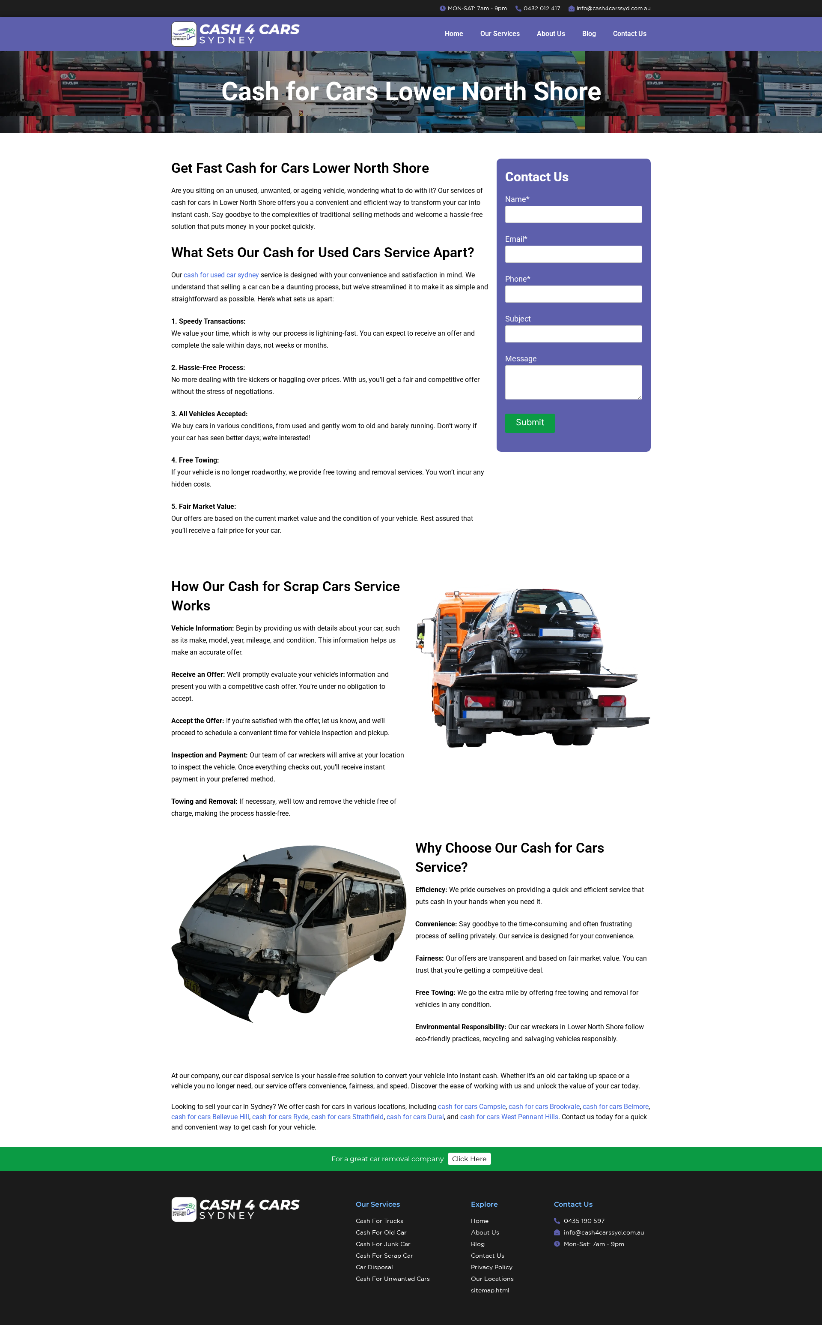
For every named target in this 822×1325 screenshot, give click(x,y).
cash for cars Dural (415, 1117)
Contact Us (629, 34)
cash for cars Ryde (280, 1117)
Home (454, 34)
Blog (589, 34)
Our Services (500, 34)
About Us (551, 34)
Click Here (469, 1159)
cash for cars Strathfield (347, 1117)
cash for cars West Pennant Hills (509, 1117)
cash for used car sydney (221, 275)
